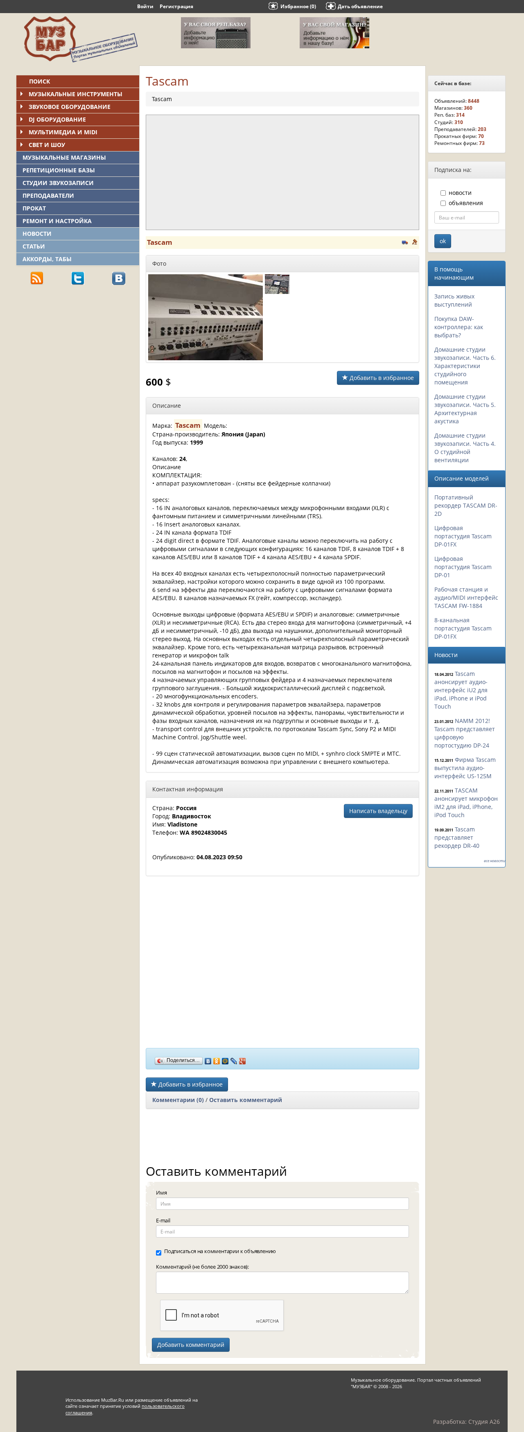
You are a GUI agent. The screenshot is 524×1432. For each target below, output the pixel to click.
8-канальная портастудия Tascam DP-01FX (463, 628)
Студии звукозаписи (58, 183)
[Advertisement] (77, 348)
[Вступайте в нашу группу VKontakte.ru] (118, 278)
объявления (466, 203)
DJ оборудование (57, 119)
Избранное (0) (298, 6)
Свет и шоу (47, 145)
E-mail (163, 1220)
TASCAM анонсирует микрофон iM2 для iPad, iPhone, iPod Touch (466, 802)
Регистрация (176, 6)
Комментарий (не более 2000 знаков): (202, 1266)
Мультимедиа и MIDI (63, 132)
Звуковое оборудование (70, 107)
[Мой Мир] (225, 1059)
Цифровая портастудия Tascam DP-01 (463, 567)
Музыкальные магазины (64, 157)
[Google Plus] (242, 1059)
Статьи (34, 246)
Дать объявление (360, 6)
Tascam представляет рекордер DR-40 (456, 837)
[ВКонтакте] (208, 1059)
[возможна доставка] (405, 241)
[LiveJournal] (234, 1059)
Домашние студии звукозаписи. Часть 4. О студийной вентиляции (465, 447)
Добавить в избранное (381, 378)
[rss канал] (36, 278)
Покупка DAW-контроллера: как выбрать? (458, 327)
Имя (161, 1192)
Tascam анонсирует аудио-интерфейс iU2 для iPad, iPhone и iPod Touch (461, 690)
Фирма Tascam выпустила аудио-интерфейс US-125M (465, 768)
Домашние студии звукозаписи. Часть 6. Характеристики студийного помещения (465, 366)
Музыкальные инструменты (75, 94)
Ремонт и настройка (57, 221)
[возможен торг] (415, 241)
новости (460, 193)
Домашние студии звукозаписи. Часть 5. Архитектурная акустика (465, 409)
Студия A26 (484, 1421)
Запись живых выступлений (454, 300)
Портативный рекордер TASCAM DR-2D (465, 505)
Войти (145, 6)
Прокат (34, 208)
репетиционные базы (59, 170)
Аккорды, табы (47, 259)
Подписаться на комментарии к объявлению (220, 1251)
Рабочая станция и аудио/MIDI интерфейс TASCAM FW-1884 (466, 597)
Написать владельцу (378, 811)
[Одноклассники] (216, 1059)
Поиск (39, 81)
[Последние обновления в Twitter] (77, 278)
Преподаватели (48, 195)
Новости (37, 233)
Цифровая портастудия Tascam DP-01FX (463, 536)
